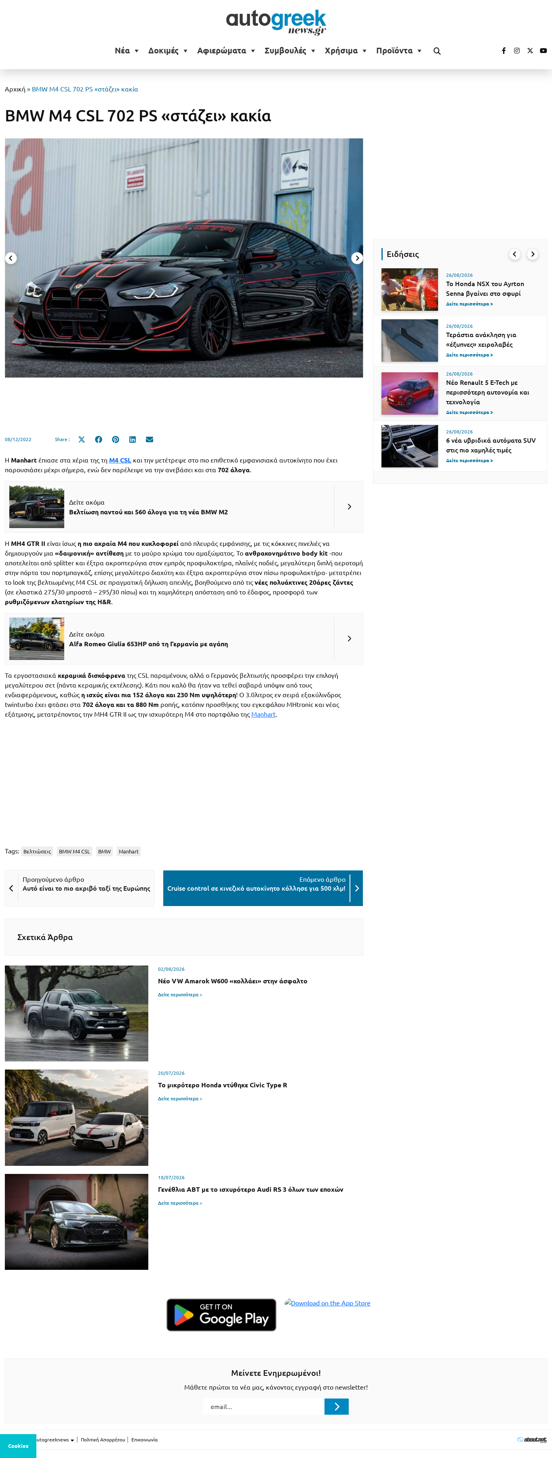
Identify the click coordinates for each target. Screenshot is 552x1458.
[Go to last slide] (515, 254)
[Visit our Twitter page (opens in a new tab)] (527, 50)
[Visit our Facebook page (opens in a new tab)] (500, 50)
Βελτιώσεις (37, 851)
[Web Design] (532, 1439)
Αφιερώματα (221, 50)
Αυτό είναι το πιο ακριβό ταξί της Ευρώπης (86, 888)
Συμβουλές (285, 50)
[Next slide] (357, 258)
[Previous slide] (11, 258)
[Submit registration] (336, 1407)
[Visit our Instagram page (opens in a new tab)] (514, 50)
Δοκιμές (163, 50)
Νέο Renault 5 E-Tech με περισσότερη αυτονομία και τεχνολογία (487, 392)
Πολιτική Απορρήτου (103, 1439)
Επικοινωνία (144, 1439)
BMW (104, 851)
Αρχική (15, 89)
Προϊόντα (394, 50)
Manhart (263, 714)
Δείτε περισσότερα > (180, 994)
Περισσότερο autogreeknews (37, 1439)
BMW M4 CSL (74, 851)
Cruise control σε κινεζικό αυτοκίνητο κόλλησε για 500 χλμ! (256, 888)
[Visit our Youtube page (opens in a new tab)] (541, 50)
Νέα (122, 50)
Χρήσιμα (341, 50)
